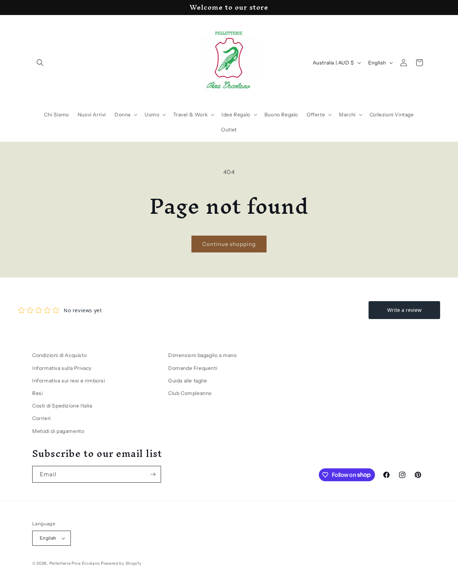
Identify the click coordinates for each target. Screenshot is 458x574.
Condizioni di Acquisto (59, 355)
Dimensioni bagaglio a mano (202, 355)
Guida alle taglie (187, 380)
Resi (37, 393)
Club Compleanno (190, 393)
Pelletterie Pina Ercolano (74, 563)
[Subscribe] (153, 474)
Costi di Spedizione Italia (62, 405)
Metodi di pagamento (58, 431)
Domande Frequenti (192, 368)
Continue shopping (229, 244)
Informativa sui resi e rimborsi (68, 380)
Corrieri (41, 418)
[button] (40, 63)
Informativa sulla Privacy (62, 368)
